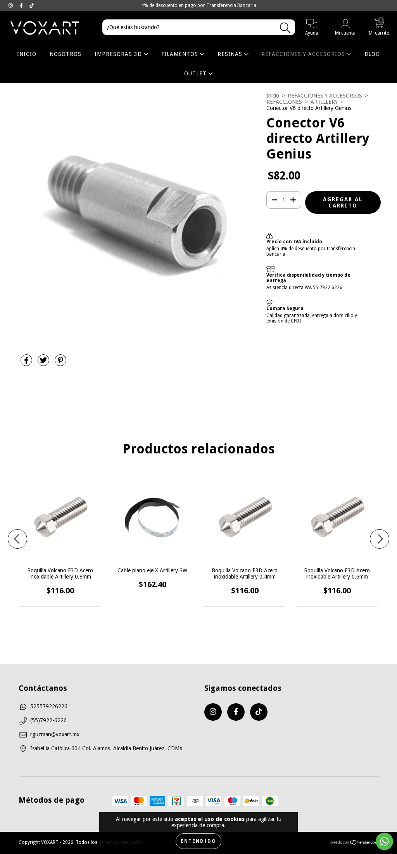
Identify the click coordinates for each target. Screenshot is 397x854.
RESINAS (230, 54)
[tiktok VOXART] (31, 5)
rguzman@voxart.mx (54, 734)
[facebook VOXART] (22, 5)
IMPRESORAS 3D (119, 54)
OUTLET (196, 73)
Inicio (272, 95)
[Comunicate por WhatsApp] (384, 841)
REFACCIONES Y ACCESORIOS (304, 54)
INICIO (26, 54)
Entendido (198, 841)
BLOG (372, 54)
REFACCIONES (284, 102)
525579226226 (48, 706)
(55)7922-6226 (48, 720)
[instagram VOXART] (11, 5)
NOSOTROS (65, 54)
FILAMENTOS (180, 54)
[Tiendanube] (354, 843)
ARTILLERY (324, 102)
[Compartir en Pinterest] (60, 363)
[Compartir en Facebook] (27, 363)
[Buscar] (285, 28)
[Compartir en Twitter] (44, 363)
